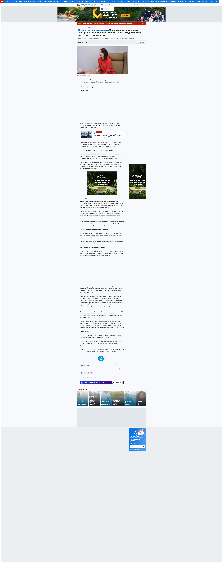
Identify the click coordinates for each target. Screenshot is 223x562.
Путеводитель (163, 1)
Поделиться (141, 42)
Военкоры (96, 23)
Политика (26, 1)
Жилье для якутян (114, 23)
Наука (69, 1)
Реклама (136, 4)
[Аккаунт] (221, 1)
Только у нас (90, 23)
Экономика (39, 1)
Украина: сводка (102, 23)
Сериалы (198, 1)
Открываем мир (135, 1)
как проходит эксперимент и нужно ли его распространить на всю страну (107, 135)
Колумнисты (80, 1)
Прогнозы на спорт (182, 1)
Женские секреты (154, 1)
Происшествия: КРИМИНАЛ (92, 377)
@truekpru (87, 365)
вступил (103, 125)
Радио (130, 4)
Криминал (84, 377)
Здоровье (55, 1)
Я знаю (142, 1)
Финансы (128, 1)
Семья (147, 1)
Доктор (122, 1)
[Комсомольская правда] (83, 4)
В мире (45, 1)
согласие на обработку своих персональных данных (136, 449)
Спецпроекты (205, 1)
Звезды (50, 1)
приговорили (97, 89)
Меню (2, 1)
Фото (8, 1)
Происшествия (88, 1)
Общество (32, 1)
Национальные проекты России (101, 1)
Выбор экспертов (115, 1)
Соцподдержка (63, 1)
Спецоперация (18, 1)
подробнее (105, 337)
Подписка (142, 4)
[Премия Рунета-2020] (94, 4)
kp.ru (122, 369)
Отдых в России (122, 23)
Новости (84, 23)
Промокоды (191, 1)
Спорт (73, 1)
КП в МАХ (108, 23)
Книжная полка (172, 1)
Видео (12, 1)
